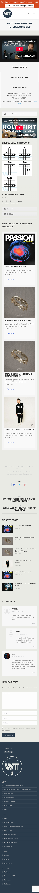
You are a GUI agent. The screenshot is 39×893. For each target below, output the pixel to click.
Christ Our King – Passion (23, 572)
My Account (7, 872)
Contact (6, 855)
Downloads (7, 880)
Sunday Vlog (8, 805)
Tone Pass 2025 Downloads (12, 876)
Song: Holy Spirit (28, 474)
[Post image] (7, 529)
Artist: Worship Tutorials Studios (14, 474)
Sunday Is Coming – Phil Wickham (23, 561)
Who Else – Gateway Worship (25, 537)
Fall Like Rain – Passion (23, 526)
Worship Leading (9, 801)
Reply (33, 623)
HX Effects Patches (10, 834)
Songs (12, 466)
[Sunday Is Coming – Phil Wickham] (19, 412)
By (23, 466)
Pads (5, 818)
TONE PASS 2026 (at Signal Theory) (19, 6)
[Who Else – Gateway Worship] (19, 302)
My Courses (7, 884)
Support (6, 859)
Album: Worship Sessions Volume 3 (21, 471)
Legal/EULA (8, 863)
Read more (10, 279)
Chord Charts (8, 846)
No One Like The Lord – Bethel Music (25, 584)
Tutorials (17, 466)
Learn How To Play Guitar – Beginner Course (17, 789)
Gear (5, 809)
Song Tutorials (8, 793)
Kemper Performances (11, 838)
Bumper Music (8, 822)
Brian (18, 631)
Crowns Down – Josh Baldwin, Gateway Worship (25, 550)
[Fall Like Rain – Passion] (19, 249)
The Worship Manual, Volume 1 (13, 785)
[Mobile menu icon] (34, 13)
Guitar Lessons (9, 797)
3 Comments (19, 468)
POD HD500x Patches (10, 842)
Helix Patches (8, 830)
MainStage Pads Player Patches (13, 826)
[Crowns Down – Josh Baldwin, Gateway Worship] (19, 356)
